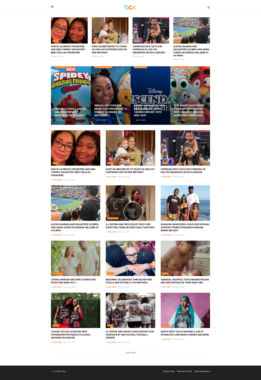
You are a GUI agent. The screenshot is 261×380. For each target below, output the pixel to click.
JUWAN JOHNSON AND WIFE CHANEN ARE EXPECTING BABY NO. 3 (73, 281)
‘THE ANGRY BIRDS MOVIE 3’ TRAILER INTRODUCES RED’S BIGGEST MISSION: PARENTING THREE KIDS (189, 110)
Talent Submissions (202, 371)
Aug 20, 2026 (61, 120)
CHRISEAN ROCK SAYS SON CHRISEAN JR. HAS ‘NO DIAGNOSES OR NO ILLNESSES (149, 49)
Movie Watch (141, 67)
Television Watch (63, 67)
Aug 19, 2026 (101, 120)
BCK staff (57, 180)
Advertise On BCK (184, 371)
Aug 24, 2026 (125, 342)
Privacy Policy (169, 371)
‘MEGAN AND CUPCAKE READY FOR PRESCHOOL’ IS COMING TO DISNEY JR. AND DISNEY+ (110, 110)
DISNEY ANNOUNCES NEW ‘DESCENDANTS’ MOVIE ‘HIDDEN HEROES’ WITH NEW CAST (149, 110)
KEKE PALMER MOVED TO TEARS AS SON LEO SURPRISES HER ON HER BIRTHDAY (109, 49)
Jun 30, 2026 (180, 120)
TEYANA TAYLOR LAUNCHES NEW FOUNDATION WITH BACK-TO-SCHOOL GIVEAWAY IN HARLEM (71, 334)
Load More (130, 353)
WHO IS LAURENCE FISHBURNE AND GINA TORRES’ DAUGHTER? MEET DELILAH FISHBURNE (68, 49)
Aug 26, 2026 (58, 56)
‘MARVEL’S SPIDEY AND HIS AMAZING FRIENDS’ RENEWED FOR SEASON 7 (70, 112)
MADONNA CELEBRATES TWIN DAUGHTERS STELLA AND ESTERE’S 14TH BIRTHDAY (129, 281)
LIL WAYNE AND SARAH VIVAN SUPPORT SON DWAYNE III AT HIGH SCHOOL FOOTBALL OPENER (130, 334)
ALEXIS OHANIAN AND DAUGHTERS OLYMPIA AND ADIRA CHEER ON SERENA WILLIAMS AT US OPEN (191, 51)
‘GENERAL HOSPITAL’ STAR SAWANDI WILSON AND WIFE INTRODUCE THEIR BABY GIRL (185, 281)
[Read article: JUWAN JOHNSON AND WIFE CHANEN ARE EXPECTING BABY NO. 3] (75, 258)
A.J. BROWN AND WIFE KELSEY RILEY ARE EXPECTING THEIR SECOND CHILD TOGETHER (130, 226)
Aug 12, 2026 (140, 120)
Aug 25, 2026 (70, 287)
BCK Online (61, 371)
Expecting (113, 218)
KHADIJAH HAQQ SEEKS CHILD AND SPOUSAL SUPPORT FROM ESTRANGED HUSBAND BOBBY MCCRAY (185, 227)
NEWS (55, 41)
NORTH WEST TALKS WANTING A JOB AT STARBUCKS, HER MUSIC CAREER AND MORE (185, 333)
